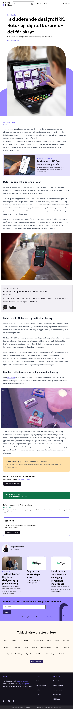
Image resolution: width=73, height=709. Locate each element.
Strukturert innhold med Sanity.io (48, 707)
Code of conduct (59, 681)
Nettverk (47, 4)
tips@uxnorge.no (12, 532)
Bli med (7, 612)
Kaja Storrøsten (13, 40)
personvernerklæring (45, 617)
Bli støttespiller (36, 661)
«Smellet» (11, 377)
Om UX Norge (41, 685)
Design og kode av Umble (21, 707)
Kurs (53, 4)
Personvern (57, 694)
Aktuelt (38, 4)
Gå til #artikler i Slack (12, 484)
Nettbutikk (67, 4)
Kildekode (56, 699)
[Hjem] (7, 4)
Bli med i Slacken (24, 480)
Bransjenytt (11, 15)
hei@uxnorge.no (23, 684)
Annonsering (57, 690)
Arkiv (38, 694)
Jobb (59, 4)
